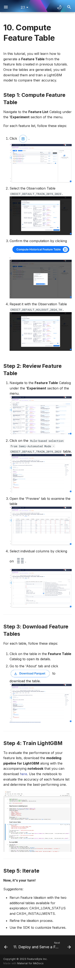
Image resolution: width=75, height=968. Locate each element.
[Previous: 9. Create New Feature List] (5, 945)
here (23, 774)
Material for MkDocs (30, 963)
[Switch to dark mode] (59, 7)
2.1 (23, 7)
